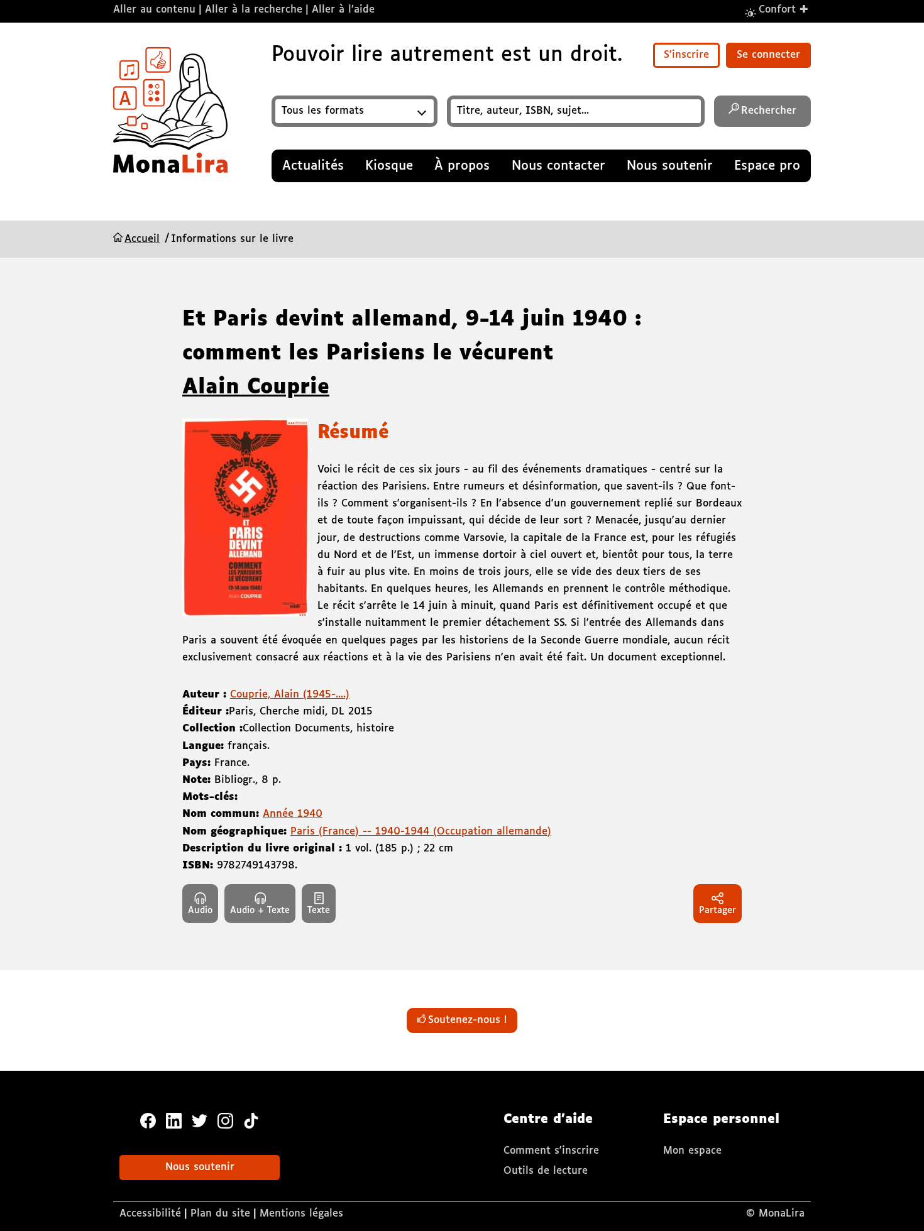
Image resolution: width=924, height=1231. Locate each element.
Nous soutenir (199, 1167)
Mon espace (692, 1151)
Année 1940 (292, 814)
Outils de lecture (545, 1171)
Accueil (142, 239)
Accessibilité (150, 1213)
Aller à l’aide (343, 9)
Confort (784, 9)
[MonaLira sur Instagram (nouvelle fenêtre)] (225, 1120)
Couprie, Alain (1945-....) (289, 694)
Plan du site (220, 1213)
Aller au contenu (154, 9)
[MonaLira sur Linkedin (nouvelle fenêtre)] (174, 1120)
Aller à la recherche (253, 9)
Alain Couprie (255, 388)
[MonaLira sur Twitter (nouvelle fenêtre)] (199, 1120)
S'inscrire (686, 55)
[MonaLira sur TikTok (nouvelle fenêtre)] (251, 1120)
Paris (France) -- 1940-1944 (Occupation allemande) (420, 831)
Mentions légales (301, 1213)
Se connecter (768, 55)
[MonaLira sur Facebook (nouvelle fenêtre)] (148, 1120)
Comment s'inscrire (551, 1151)
